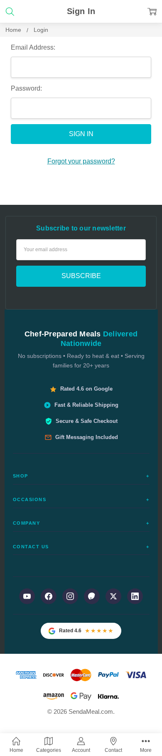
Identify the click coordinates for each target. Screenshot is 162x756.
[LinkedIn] (135, 596)
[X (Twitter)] (113, 596)
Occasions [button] (81, 499)
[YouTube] (27, 596)
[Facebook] (48, 596)
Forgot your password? (81, 161)
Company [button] (81, 523)
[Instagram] (70, 596)
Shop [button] (81, 475)
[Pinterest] (92, 596)
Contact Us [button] (81, 546)
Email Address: (33, 47)
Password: (26, 88)
